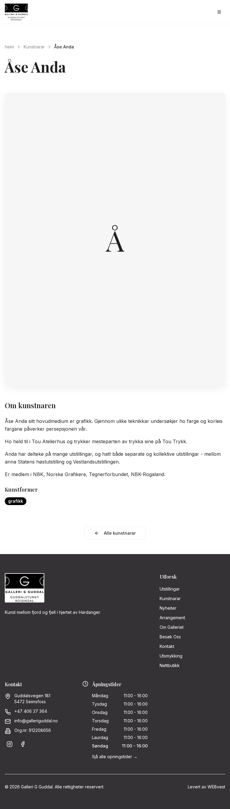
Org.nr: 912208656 (32, 730)
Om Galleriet (172, 627)
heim (9, 46)
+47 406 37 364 (30, 711)
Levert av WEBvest (206, 786)
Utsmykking (171, 655)
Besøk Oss (170, 636)
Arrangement (172, 617)
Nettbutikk (170, 665)
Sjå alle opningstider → (114, 756)
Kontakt (167, 646)
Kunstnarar (34, 46)
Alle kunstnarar (120, 533)
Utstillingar (170, 588)
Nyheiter (168, 608)
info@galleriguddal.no (36, 720)
